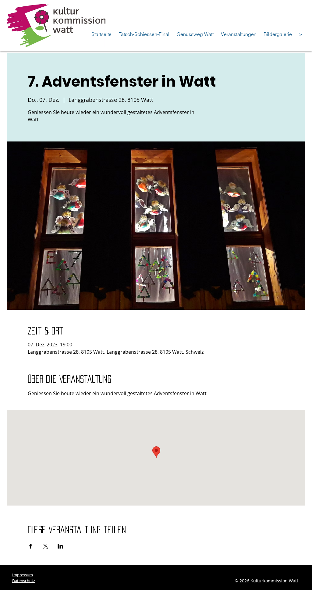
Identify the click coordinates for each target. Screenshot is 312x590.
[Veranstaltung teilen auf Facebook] (31, 546)
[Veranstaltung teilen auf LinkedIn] (60, 546)
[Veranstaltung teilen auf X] (45, 546)
